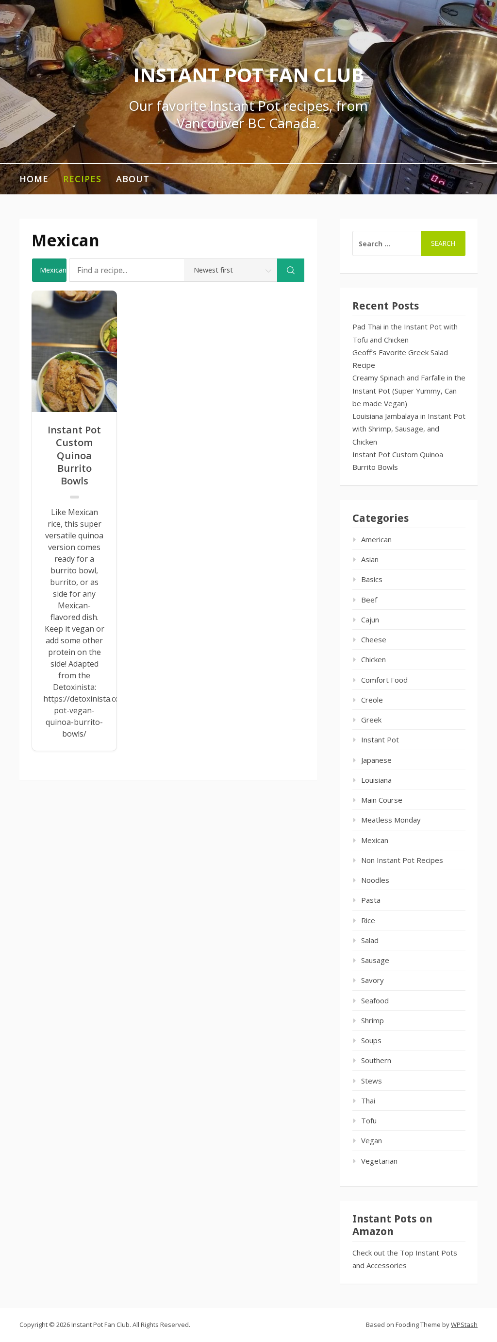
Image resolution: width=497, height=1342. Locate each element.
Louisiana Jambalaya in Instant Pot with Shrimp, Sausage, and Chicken (408, 429)
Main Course (381, 800)
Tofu (369, 1120)
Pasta (371, 900)
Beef (369, 599)
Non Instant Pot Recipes (402, 860)
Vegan (371, 1140)
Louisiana (376, 780)
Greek (371, 719)
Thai (368, 1100)
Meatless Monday (391, 820)
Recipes (82, 179)
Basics (371, 579)
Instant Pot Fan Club (248, 74)
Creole (372, 700)
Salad (370, 940)
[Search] (290, 270)
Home (34, 179)
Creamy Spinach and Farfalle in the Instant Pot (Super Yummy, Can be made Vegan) (408, 390)
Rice (368, 920)
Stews (371, 1080)
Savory (372, 980)
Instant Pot (380, 739)
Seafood (375, 1000)
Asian (370, 559)
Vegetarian (379, 1161)
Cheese (373, 639)
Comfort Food (384, 680)
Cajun (370, 619)
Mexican (374, 840)
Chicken (373, 659)
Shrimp (372, 1020)
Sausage (375, 960)
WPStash (464, 1324)
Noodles (375, 880)
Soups (371, 1040)
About (132, 179)
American (376, 539)
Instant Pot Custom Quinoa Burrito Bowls (74, 456)
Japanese (376, 760)
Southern (376, 1060)
